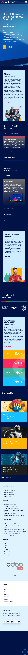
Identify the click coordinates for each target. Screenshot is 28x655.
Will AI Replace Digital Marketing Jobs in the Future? (10, 443)
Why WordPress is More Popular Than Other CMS (9, 417)
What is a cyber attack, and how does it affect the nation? (10, 470)
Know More (10, 47)
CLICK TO (9, 46)
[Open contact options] (25, 652)
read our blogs (6, 477)
